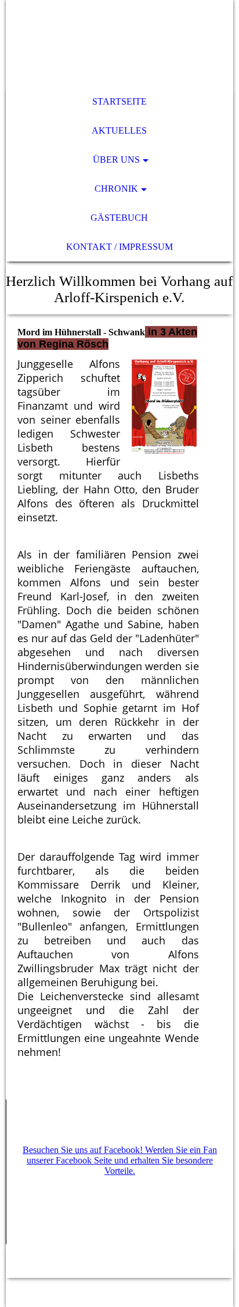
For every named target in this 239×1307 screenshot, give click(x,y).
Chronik (116, 189)
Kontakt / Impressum (119, 247)
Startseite (119, 101)
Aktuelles (119, 130)
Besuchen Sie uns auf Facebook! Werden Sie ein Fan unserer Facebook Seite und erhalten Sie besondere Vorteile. (120, 1160)
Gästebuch (119, 218)
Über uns (116, 159)
